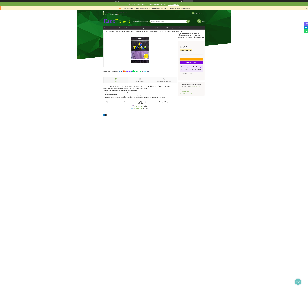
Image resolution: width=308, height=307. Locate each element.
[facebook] (104, 115)
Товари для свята (120, 31)
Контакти (181, 27)
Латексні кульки (130, 31)
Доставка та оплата (148, 27)
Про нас (174, 27)
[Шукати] (188, 21)
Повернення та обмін (162, 27)
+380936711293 (137, 108)
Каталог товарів (116, 27)
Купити (191, 59)
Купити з (188, 62)
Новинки (138, 27)
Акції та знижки (128, 27)
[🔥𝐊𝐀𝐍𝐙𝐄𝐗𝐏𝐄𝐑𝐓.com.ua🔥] (117, 21)
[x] (106, 115)
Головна (106, 27)
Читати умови (173, 4)
